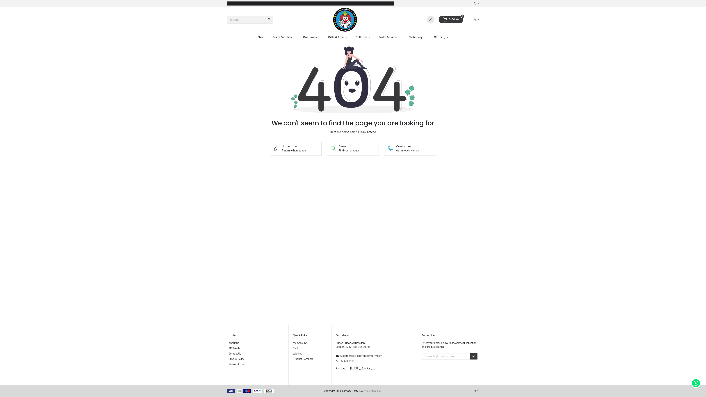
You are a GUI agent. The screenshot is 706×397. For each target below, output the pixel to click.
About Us (234, 342)
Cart (295, 348)
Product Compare (303, 358)
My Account (300, 342)
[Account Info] (430, 20)
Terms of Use (236, 364)
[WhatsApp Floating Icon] (695, 383)
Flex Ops (376, 391)
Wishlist (297, 353)
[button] (473, 356)
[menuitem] (261, 37)
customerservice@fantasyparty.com (361, 355)
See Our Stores (361, 346)
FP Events (234, 348)
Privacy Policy (236, 358)
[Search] (269, 19)
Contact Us (235, 353)
